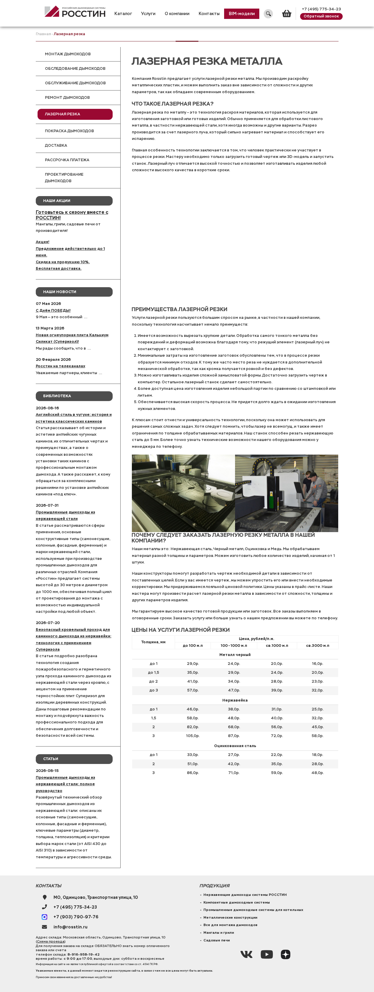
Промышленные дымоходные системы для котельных (253, 910)
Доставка (56, 145)
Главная (43, 34)
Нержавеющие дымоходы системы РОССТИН (245, 895)
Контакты (209, 13)
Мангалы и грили (218, 932)
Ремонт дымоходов (67, 97)
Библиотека (57, 395)
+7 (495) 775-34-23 (321, 9)
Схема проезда (50, 941)
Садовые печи (216, 940)
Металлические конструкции (230, 917)
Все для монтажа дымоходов (230, 925)
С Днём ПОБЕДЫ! (53, 310)
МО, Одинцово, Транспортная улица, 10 (96, 897)
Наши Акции (56, 200)
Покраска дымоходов (69, 131)
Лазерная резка (62, 114)
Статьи (50, 758)
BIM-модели (242, 13)
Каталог (123, 13)
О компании (177, 13)
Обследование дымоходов (75, 68)
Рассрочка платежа (67, 160)
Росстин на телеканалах (60, 366)
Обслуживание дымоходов (75, 83)
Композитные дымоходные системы (236, 902)
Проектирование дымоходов (64, 177)
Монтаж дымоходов (68, 54)
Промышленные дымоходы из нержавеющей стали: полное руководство (65, 784)
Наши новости (59, 291)
